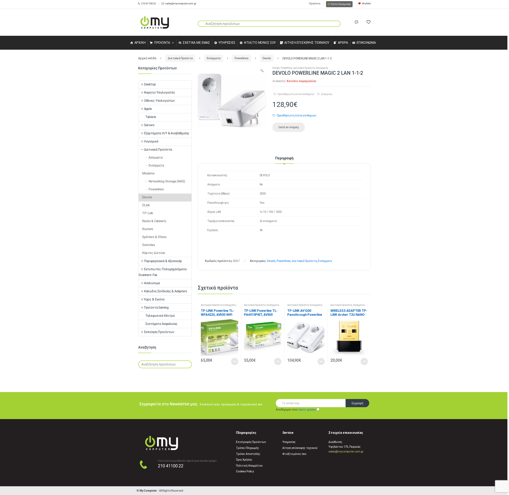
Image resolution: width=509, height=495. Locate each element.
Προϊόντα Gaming (156, 307)
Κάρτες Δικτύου (153, 253)
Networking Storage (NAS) (167, 181)
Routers (147, 229)
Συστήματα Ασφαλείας (161, 324)
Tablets (150, 117)
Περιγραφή (284, 158)
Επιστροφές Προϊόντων (251, 442)
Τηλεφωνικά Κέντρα (160, 316)
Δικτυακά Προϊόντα (180, 58)
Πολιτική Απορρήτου (249, 465)
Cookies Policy (245, 471)
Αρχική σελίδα (147, 58)
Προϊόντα (314, 3)
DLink (146, 205)
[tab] (284, 160)
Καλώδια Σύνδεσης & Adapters (165, 291)
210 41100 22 (148, 3)
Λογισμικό (151, 141)
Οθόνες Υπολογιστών (159, 101)
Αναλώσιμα (152, 283)
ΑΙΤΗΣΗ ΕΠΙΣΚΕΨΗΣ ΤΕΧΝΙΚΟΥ (306, 43)
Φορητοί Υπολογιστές (159, 92)
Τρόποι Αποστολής (248, 453)
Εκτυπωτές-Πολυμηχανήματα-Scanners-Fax (163, 272)
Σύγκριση (326, 94)
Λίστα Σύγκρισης (341, 4)
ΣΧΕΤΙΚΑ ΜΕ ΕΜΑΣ (196, 43)
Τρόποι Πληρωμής (247, 447)
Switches (148, 245)
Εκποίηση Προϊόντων (159, 332)
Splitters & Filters (154, 237)
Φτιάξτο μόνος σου (294, 453)
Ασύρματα (358, 305)
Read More (234, 361)
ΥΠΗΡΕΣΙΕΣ (227, 43)
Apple (148, 109)
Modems (148, 173)
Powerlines (242, 58)
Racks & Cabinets (154, 221)
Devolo (267, 58)
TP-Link (147, 213)
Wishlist (366, 3)
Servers (149, 125)
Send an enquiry (288, 127)
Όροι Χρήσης (244, 459)
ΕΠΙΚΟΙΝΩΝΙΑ (366, 43)
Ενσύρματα (214, 58)
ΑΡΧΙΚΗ (140, 43)
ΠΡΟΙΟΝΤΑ (162, 43)
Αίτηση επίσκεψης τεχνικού (300, 447)
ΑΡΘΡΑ (343, 43)
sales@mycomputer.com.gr (180, 3)
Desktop (150, 84)
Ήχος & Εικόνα (154, 299)
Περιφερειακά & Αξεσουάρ (163, 261)
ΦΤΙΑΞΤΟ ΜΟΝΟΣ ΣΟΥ (260, 43)
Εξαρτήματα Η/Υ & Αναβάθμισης (166, 133)
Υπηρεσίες (289, 442)
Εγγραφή (357, 403)
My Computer (148, 490)
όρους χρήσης (307, 409)
